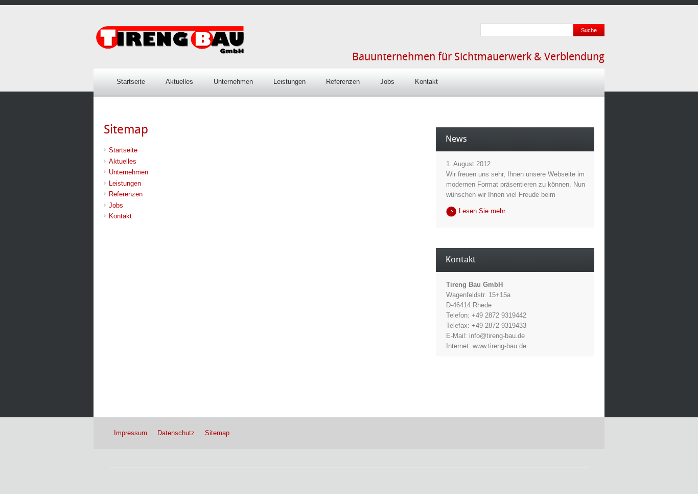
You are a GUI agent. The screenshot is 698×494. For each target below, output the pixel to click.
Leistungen (289, 81)
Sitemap (217, 433)
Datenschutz (176, 433)
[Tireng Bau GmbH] (170, 53)
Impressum (130, 433)
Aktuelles (179, 81)
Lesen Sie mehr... (485, 211)
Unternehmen (233, 81)
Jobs (387, 81)
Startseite (131, 81)
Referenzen (343, 81)
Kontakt (426, 81)
